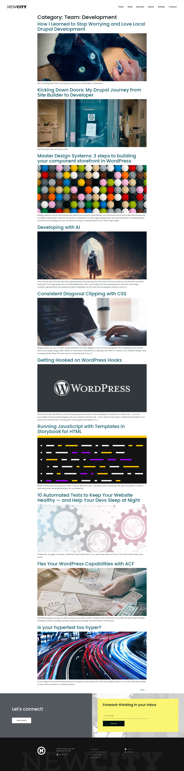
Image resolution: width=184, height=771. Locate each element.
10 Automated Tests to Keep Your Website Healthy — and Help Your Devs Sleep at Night (88, 497)
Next (144, 690)
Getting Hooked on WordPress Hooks (79, 360)
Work (130, 6)
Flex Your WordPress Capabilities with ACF (85, 564)
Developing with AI (58, 227)
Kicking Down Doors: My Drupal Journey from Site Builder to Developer (89, 92)
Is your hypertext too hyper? (69, 627)
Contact (173, 6)
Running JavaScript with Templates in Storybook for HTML (81, 429)
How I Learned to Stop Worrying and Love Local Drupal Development (91, 26)
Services (140, 6)
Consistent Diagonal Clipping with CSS (81, 294)
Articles (161, 6)
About (151, 6)
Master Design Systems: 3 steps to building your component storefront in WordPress (86, 158)
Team (121, 6)
